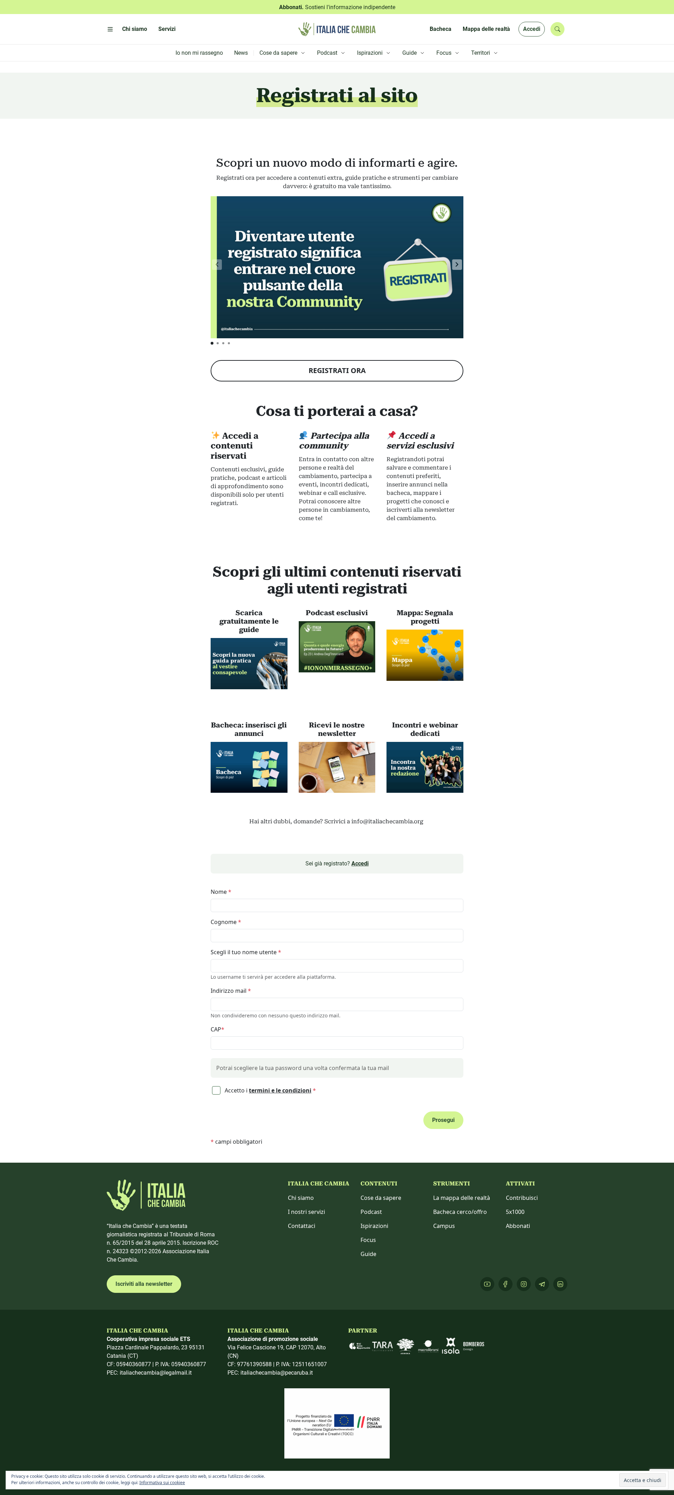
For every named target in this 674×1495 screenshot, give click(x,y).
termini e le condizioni (280, 1090)
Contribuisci (522, 1198)
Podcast (371, 1212)
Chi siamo (301, 1198)
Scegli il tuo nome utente (246, 952)
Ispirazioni (374, 1226)
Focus (368, 1240)
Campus (444, 1226)
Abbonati (518, 1226)
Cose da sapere (381, 1198)
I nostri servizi (306, 1212)
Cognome (226, 922)
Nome (221, 892)
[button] (457, 264)
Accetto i (269, 1090)
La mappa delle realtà (461, 1198)
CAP (217, 1029)
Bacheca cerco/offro (460, 1212)
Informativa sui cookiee (162, 1483)
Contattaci (301, 1226)
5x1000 (515, 1212)
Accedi (531, 29)
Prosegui (443, 1120)
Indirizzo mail (231, 991)
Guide (368, 1254)
